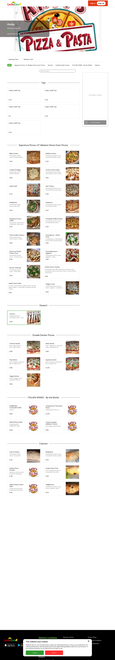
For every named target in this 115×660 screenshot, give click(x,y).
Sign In (93, 3)
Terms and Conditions (94, 640)
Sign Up (101, 3)
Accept (35, 652)
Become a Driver (68, 637)
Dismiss (54, 652)
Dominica (42, 657)
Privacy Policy (92, 637)
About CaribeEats (93, 643)
